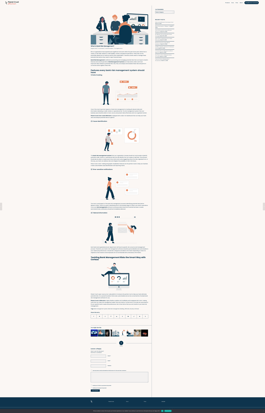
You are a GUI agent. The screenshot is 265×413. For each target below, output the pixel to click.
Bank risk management (114, 308)
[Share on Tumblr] (122, 316)
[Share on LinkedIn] (117, 316)
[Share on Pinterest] (111, 316)
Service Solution (109, 48)
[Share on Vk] (128, 316)
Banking (122, 308)
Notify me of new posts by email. (100, 388)
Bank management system (101, 308)
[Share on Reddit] (134, 316)
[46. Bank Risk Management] (119, 26)
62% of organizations (96, 52)
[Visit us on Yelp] (145, 316)
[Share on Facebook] (94, 316)
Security (132, 308)
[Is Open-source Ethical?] (115, 333)
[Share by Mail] (139, 316)
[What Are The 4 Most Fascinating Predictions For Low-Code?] (101, 333)
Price (145, 401)
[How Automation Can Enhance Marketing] (137, 333)
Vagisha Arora (119, 48)
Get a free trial (120, 304)
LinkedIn (163, 401)
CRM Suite (127, 308)
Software (136, 308)
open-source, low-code (105, 294)
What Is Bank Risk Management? (102, 46)
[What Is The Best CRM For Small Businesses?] (123, 333)
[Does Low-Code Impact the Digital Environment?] (94, 333)
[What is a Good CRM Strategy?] (1, 206)
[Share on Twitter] (99, 316)
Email (109, 360)
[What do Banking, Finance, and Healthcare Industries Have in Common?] (144, 333)
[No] (263, 411)
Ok (162, 410)
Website (109, 365)
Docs (127, 401)
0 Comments (101, 48)
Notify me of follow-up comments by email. (102, 385)
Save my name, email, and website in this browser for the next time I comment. (109, 370)
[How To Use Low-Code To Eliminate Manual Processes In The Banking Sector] (130, 333)
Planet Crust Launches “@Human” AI (162, 26)
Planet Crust (111, 401)
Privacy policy (168, 410)
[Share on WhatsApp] (105, 316)
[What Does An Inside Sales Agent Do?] (108, 333)
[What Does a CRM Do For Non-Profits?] (264, 206)
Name (109, 355)
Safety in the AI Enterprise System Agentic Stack (164, 22)
